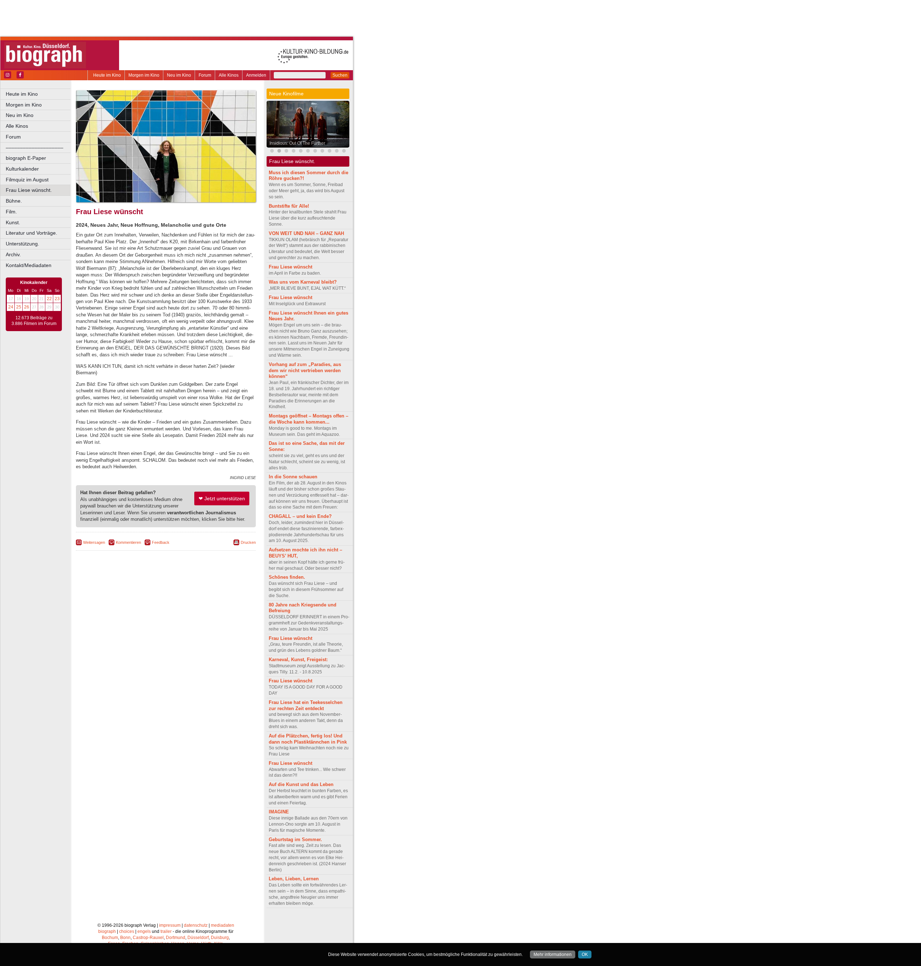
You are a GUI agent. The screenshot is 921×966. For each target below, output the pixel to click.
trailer (166, 931)
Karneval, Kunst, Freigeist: (298, 659)
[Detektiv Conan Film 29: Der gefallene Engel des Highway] (300, 151)
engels (144, 931)
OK (585, 954)
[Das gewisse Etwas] (315, 151)
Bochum (110, 937)
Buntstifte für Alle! (289, 206)
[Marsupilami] (272, 151)
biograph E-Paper (26, 158)
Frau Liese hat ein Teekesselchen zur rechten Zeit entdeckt (305, 705)
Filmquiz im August (27, 179)
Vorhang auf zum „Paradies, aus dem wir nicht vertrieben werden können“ (305, 370)
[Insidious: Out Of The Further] (279, 151)
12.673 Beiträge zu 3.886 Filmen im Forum (34, 320)
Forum (205, 75)
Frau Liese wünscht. (29, 190)
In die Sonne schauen (293, 476)
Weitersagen (94, 542)
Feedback (160, 542)
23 (57, 298)
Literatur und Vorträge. (31, 233)
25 (18, 307)
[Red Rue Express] (308, 151)
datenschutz (196, 925)
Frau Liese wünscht (290, 267)
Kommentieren (128, 542)
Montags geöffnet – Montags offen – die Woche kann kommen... (308, 419)
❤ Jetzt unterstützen (222, 498)
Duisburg (220, 937)
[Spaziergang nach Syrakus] (286, 151)
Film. (11, 212)
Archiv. (13, 254)
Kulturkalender (22, 169)
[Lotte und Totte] (293, 151)
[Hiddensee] (322, 151)
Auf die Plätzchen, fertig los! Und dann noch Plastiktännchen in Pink (308, 739)
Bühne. (14, 201)
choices (126, 931)
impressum (170, 925)
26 (26, 307)
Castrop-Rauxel (148, 937)
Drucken (248, 542)
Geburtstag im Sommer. (295, 839)
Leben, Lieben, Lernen (294, 878)
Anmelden (256, 75)
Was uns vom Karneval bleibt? (303, 282)
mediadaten (222, 925)
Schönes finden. (287, 577)
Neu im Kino (179, 75)
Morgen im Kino (143, 75)
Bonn (125, 937)
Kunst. (13, 222)
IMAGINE (279, 811)
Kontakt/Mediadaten (28, 265)
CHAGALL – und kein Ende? (300, 516)
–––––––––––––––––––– (34, 147)
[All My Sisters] (329, 151)
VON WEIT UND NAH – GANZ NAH (306, 233)
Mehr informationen (553, 954)
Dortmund (175, 937)
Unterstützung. (22, 244)
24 (10, 307)
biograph (107, 931)
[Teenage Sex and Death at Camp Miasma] (344, 151)
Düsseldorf (198, 937)
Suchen (340, 75)
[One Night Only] (336, 151)
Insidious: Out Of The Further (297, 143)
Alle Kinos (229, 75)
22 (49, 298)
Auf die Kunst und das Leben (301, 784)
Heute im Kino (107, 75)
